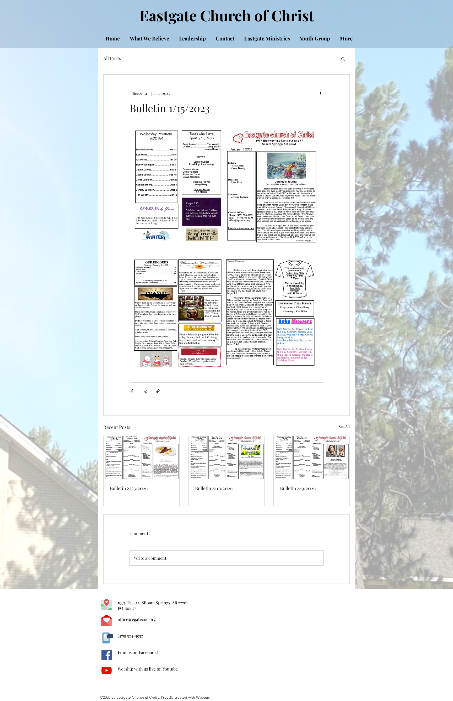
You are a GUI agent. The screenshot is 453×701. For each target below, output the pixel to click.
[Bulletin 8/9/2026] (311, 457)
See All (344, 426)
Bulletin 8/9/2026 (298, 488)
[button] (343, 58)
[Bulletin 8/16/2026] (227, 457)
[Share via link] (157, 391)
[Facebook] (106, 655)
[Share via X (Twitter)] (144, 391)
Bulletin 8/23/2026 (129, 488)
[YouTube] (106, 670)
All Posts (112, 58)
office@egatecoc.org (137, 619)
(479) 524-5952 (130, 635)
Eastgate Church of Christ (226, 15)
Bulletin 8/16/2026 (214, 488)
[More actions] (320, 93)
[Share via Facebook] (132, 391)
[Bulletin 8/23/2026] (141, 457)
